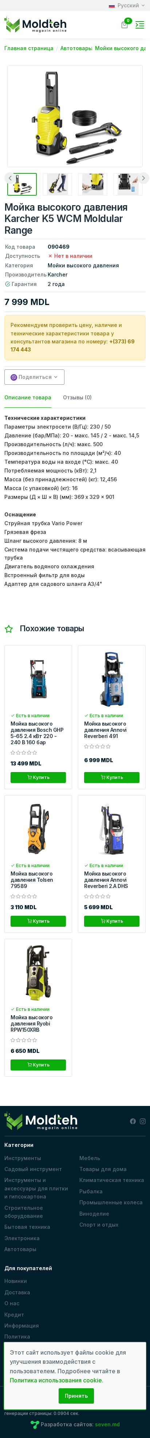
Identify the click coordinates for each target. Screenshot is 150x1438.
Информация (21, 1325)
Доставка (17, 1292)
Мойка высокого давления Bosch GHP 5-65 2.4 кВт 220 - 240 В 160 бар (37, 732)
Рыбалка (91, 1191)
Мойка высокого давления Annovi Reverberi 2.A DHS (106, 879)
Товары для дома (103, 1169)
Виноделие (94, 1214)
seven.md (107, 1424)
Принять (76, 1396)
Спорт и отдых (98, 1224)
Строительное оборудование (23, 1212)
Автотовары (20, 1249)
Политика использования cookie (34, 1340)
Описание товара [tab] (27, 397)
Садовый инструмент (33, 1169)
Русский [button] (128, 5)
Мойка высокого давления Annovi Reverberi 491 (105, 729)
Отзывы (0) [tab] (77, 397)
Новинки (15, 1281)
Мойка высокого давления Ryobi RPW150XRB (31, 1023)
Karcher (57, 274)
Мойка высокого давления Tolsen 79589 (32, 879)
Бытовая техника (27, 1227)
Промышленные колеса (111, 1202)
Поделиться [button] (34, 377)
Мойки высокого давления (83, 265)
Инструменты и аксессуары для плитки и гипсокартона (36, 1188)
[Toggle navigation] (140, 25)
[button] (124, 24)
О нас (11, 1303)
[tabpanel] (75, 501)
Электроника (22, 1238)
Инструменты (22, 1158)
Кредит (14, 1314)
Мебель (89, 1158)
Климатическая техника (111, 1180)
